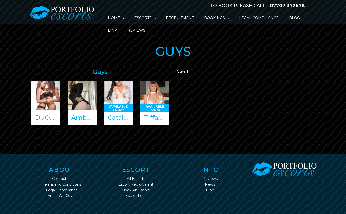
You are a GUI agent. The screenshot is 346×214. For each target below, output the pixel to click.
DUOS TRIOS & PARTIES (47, 117)
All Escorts (136, 178)
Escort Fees (135, 195)
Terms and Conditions (62, 184)
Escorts (143, 17)
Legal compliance (259, 17)
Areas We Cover (62, 195)
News (210, 184)
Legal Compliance (62, 190)
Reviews (136, 30)
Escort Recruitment (135, 184)
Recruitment (180, 17)
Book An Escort (136, 190)
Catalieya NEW (120, 117)
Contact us (61, 178)
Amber (82, 117)
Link (112, 30)
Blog (294, 17)
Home (114, 17)
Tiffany (154, 117)
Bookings (214, 17)
